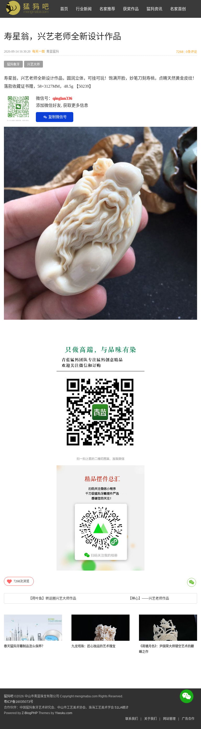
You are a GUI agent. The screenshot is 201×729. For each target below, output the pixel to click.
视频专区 (68, 26)
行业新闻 (84, 9)
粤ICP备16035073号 (18, 702)
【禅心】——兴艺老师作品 (148, 598)
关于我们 (150, 719)
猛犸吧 (8, 696)
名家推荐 (107, 9)
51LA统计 (122, 707)
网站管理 (169, 719)
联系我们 (131, 719)
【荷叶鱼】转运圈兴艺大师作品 (52, 598)
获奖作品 (131, 9)
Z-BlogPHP (30, 713)
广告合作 (188, 719)
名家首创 (178, 9)
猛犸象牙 (13, 64)
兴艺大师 (33, 64)
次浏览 (21, 581)
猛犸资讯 (154, 9)
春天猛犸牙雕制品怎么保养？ (24, 646)
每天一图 (38, 51)
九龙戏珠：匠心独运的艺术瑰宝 (93, 646)
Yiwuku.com (63, 713)
